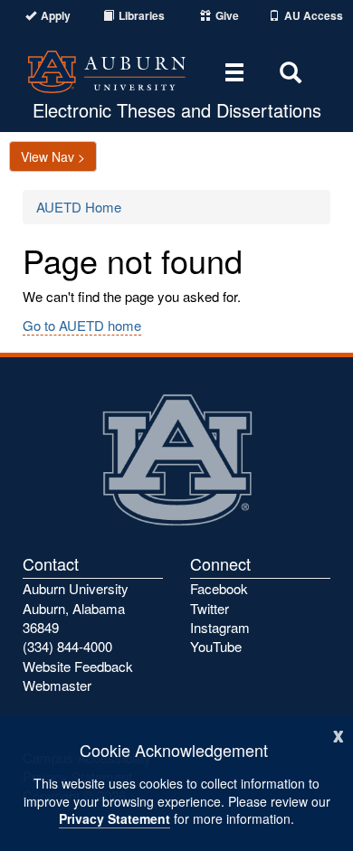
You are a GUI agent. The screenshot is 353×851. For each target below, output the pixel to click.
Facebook (219, 588)
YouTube (216, 646)
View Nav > (53, 156)
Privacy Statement (114, 818)
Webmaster (57, 685)
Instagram (220, 627)
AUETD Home (78, 206)
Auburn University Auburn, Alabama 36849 (76, 608)
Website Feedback (78, 666)
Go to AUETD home (82, 325)
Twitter (209, 608)
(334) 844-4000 (67, 646)
